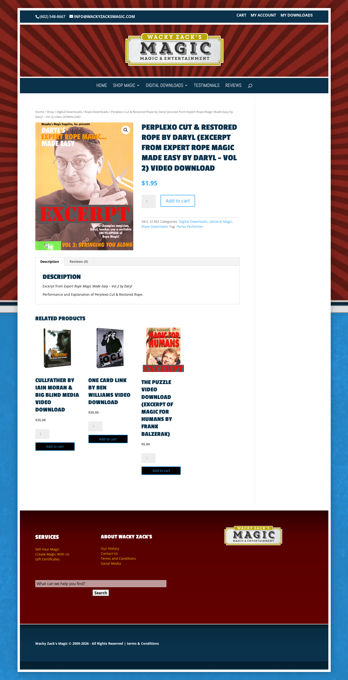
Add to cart (178, 200)
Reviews (233, 86)
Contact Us (109, 553)
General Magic (221, 221)
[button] (125, 130)
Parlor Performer (190, 226)
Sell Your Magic (47, 549)
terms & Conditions (143, 643)
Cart (241, 15)
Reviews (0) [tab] (79, 261)
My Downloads (297, 15)
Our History (110, 548)
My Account (263, 15)
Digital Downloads (164, 86)
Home (101, 86)
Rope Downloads (96, 112)
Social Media (111, 563)
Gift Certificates (47, 559)
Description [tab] (49, 261)
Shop (50, 112)
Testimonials (206, 86)
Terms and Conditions (118, 558)
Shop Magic (124, 86)
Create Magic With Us (52, 554)
